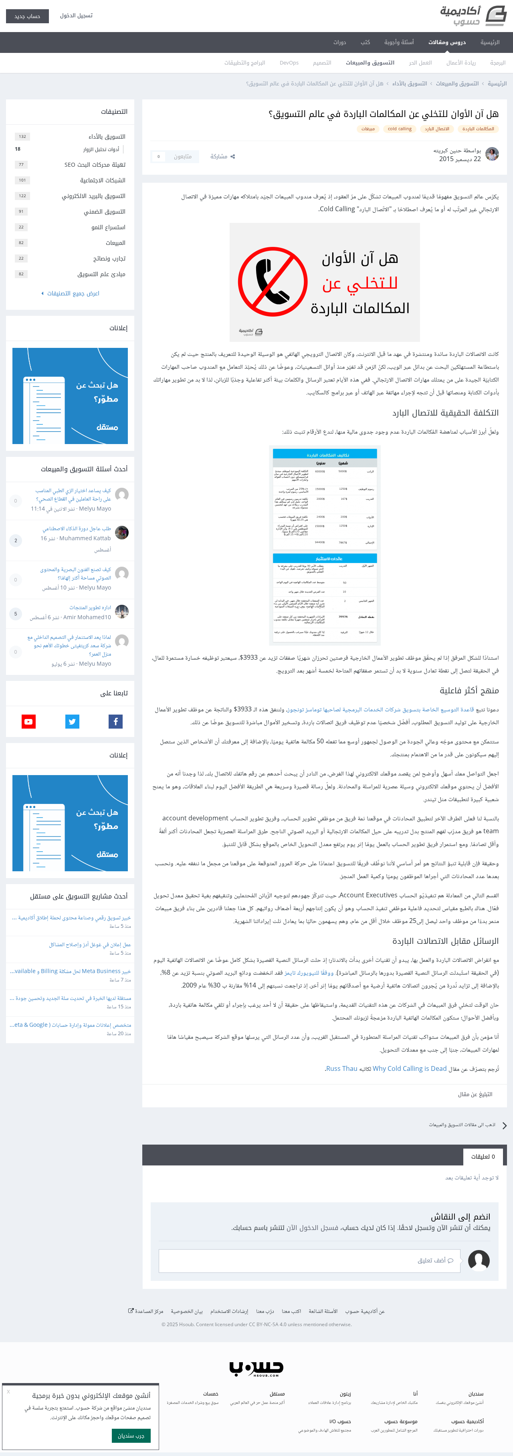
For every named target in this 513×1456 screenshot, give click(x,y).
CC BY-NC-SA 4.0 (268, 1325)
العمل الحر (420, 63)
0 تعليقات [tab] (483, 1156)
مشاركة (220, 156)
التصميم (322, 63)
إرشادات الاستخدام (229, 1312)
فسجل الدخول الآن (312, 1228)
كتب (365, 42)
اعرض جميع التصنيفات (71, 293)
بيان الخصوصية (187, 1312)
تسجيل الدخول (75, 15)
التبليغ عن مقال (475, 1094)
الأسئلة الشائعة (323, 1312)
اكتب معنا (291, 1312)
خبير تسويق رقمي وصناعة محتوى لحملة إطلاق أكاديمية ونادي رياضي (74, 918)
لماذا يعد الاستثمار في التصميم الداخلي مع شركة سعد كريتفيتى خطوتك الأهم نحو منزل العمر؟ (69, 646)
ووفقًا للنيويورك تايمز (309, 973)
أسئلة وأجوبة (399, 42)
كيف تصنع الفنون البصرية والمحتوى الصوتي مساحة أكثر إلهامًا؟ (75, 574)
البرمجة (498, 63)
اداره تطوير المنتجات (90, 608)
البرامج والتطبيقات (244, 63)
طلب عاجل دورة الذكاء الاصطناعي (76, 529)
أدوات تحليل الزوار (67, 149)
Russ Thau (341, 1069)
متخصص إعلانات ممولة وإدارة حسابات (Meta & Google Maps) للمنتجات (70, 1026)
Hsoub (186, 1325)
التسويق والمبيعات (370, 63)
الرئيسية (490, 42)
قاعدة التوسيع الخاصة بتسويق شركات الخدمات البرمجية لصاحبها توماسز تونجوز (380, 710)
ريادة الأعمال (461, 63)
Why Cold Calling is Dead (410, 1069)
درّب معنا (265, 1312)
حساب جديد (27, 16)
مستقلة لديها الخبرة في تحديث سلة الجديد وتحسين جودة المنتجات (72, 999)
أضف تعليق (433, 1260)
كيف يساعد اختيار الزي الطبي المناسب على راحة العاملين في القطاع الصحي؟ (73, 495)
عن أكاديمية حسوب (365, 1312)
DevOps (289, 63)
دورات (339, 42)
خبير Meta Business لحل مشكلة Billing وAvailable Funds (71, 972)
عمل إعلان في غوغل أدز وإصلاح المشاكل (90, 945)
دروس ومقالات (447, 42)
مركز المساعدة (148, 1312)
